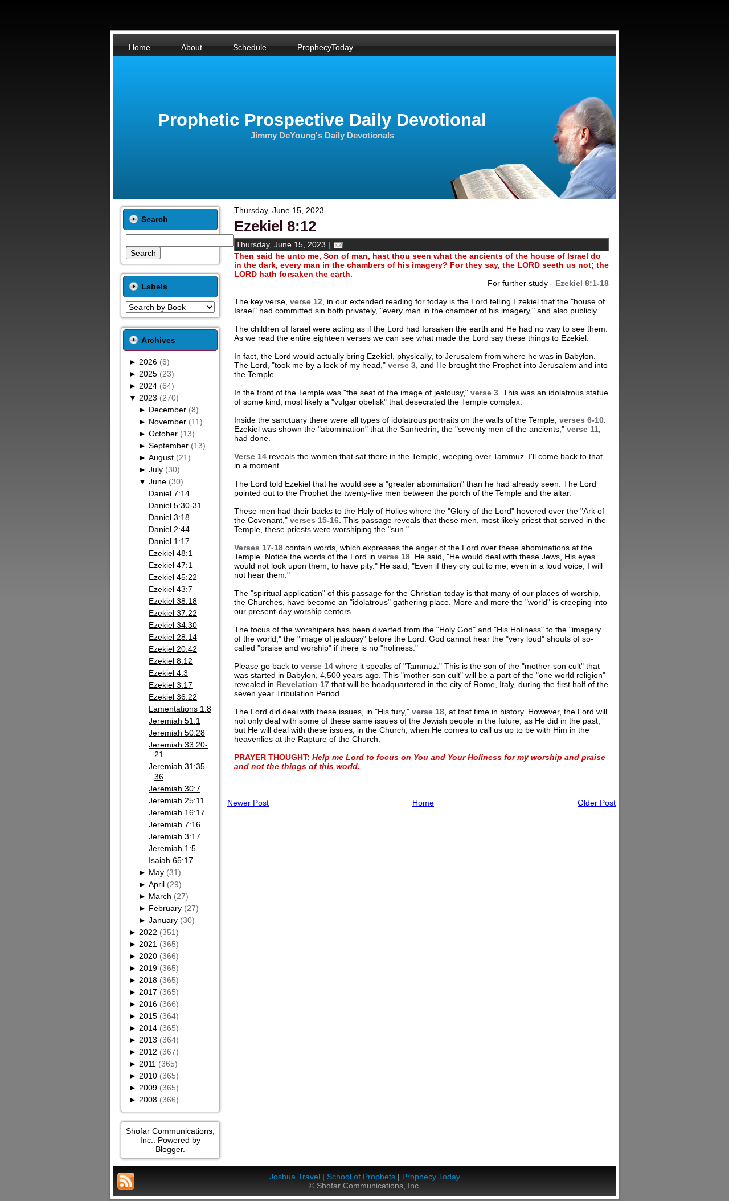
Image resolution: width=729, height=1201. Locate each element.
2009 (148, 1087)
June (157, 481)
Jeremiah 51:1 (174, 720)
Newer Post (248, 802)
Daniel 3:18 (169, 517)
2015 (148, 1015)
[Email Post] (338, 244)
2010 (148, 1075)
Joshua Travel (294, 1176)
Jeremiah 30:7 (174, 788)
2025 (148, 373)
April (157, 884)
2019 (148, 968)
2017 (148, 991)
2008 (148, 1099)
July (156, 469)
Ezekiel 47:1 (171, 565)
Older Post (597, 802)
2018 (148, 980)
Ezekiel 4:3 (168, 672)
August (161, 457)
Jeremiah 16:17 (177, 812)
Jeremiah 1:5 (172, 848)
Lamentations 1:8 (180, 708)
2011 (147, 1063)
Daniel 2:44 (169, 529)
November (167, 421)
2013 (148, 1039)
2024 (148, 385)
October (163, 433)
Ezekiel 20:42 (173, 648)
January (163, 920)
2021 (148, 944)
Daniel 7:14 (169, 493)
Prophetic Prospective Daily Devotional (322, 120)
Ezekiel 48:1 (171, 553)
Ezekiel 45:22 (173, 577)
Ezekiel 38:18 (173, 601)
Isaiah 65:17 (171, 860)
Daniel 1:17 (169, 541)
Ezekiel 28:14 (173, 637)
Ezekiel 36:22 (173, 696)
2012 (148, 1051)
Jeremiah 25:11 (176, 800)
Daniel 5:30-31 (175, 505)
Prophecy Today (431, 1176)
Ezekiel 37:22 (173, 613)
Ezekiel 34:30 (173, 625)
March (160, 896)
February (165, 908)
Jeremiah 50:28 (177, 732)
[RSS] (126, 1181)
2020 (148, 956)
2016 (148, 1003)
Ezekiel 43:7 (171, 589)
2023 (148, 397)
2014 (148, 1027)
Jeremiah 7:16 (174, 824)
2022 (148, 932)
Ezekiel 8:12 (171, 660)
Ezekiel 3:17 (171, 684)
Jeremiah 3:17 (174, 836)
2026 (148, 361)
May (156, 872)
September (169, 445)
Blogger (169, 1149)
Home (423, 802)
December (167, 409)
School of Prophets (361, 1176)
